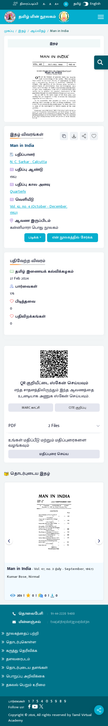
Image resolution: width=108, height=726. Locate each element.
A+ (57, 4)
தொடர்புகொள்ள (21, 642)
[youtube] (35, 706)
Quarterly (18, 191)
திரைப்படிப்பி (28, 3)
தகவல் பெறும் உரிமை (25, 685)
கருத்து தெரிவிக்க (21, 651)
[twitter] (42, 706)
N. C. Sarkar (19, 162)
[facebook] (30, 706)
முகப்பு (9, 30)
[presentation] (9, 541)
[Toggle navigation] (101, 17)
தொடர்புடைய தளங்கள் (27, 667)
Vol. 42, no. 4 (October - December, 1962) (38, 209)
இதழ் (22, 30)
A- (44, 4)
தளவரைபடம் (18, 659)
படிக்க (34, 237)
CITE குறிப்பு (77, 407)
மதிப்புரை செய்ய (54, 454)
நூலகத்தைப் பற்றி (22, 633)
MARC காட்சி (31, 407)
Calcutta (39, 162)
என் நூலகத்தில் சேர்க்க (72, 237)
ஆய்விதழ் (38, 30)
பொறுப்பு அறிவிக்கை (25, 676)
